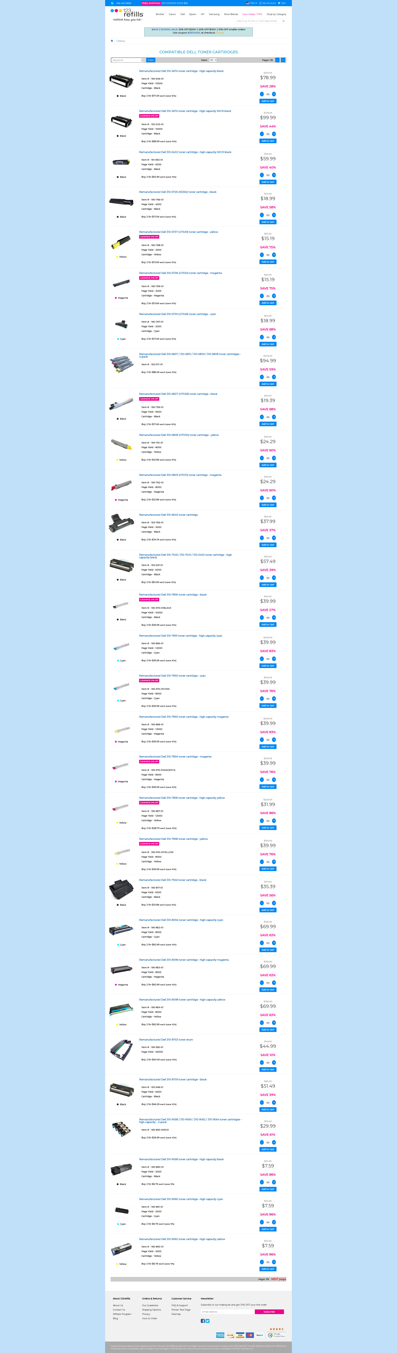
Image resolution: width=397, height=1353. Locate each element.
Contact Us (119, 1309)
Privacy (146, 1314)
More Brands (231, 14)
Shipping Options (151, 1309)
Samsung (214, 14)
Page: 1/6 (267, 60)
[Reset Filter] (143, 60)
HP (202, 14)
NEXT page (278, 1279)
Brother (160, 14)
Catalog (120, 41)
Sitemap (176, 1314)
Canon (172, 14)
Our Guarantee (150, 1305)
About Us (118, 1305)
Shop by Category (276, 14)
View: (204, 60)
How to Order (149, 1318)
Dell (183, 14)
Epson (192, 14)
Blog (115, 1318)
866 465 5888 (123, 3)
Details (220, 32)
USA (252, 3)
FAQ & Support (180, 1305)
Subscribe (269, 1311)
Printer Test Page (181, 1309)
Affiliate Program (122, 1314)
